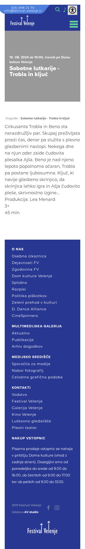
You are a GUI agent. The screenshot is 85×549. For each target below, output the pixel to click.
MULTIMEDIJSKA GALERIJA (37, 326)
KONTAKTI (21, 387)
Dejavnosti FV (25, 262)
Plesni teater (24, 427)
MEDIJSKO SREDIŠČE (31, 357)
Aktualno (21, 333)
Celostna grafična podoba (37, 377)
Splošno (19, 282)
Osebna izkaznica (29, 256)
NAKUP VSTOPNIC (28, 438)
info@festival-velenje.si (23, 11)
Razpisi (19, 289)
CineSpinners (25, 315)
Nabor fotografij (27, 370)
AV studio (31, 512)
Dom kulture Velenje (32, 276)
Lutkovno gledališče (31, 421)
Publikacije (23, 339)
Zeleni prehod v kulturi (34, 302)
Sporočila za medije (31, 364)
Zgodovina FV (25, 269)
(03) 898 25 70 (22, 7)
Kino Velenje (24, 414)
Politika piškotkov (29, 296)
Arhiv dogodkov (27, 346)
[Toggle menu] (74, 24)
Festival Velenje (27, 401)
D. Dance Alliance (29, 309)
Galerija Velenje (27, 408)
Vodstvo (19, 394)
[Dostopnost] (72, 10)
